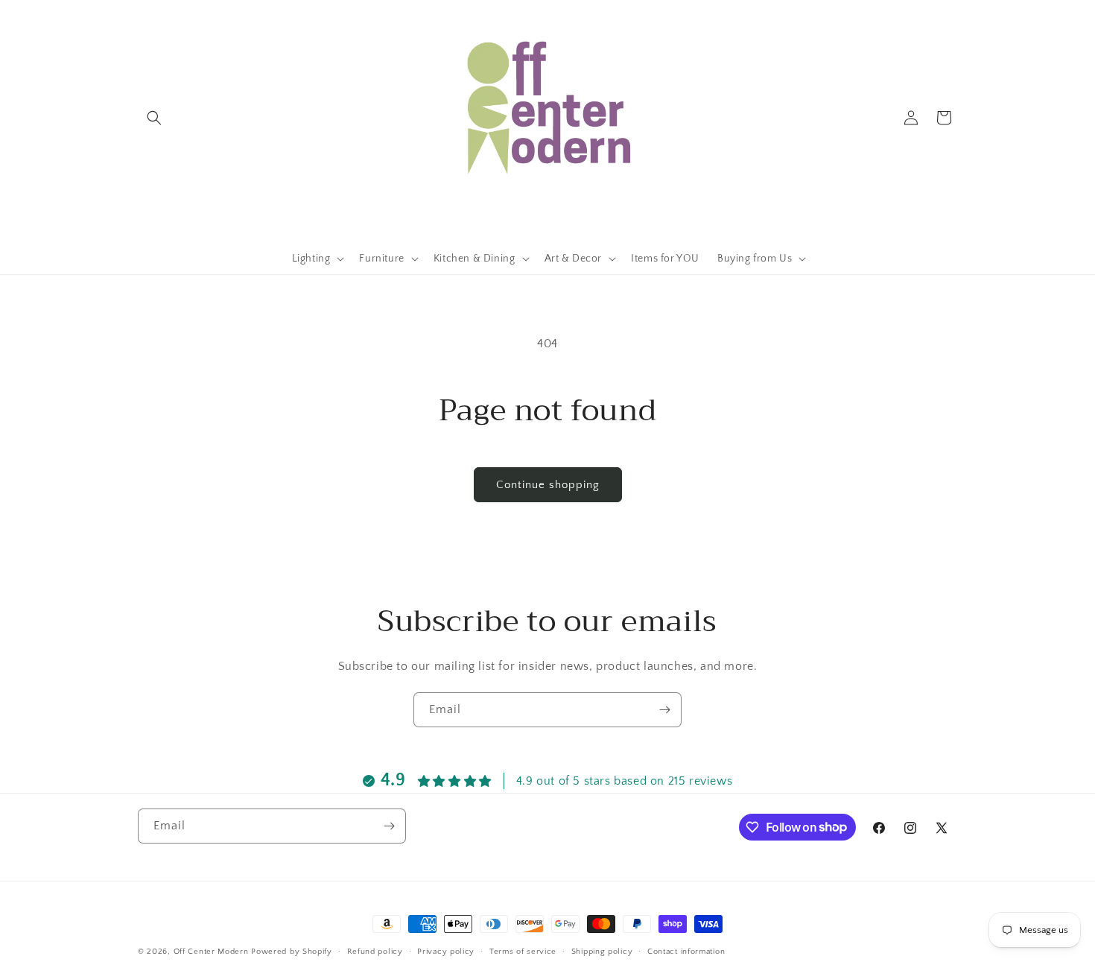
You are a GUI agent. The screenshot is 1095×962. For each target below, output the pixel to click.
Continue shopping (548, 484)
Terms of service (522, 950)
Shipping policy (602, 950)
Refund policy (375, 950)
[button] (154, 117)
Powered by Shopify (291, 951)
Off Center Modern (211, 951)
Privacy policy (446, 950)
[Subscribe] (664, 709)
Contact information (686, 950)
